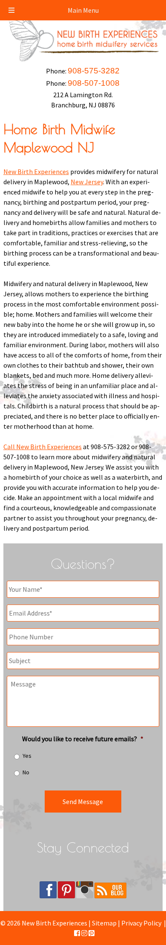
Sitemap (104, 923)
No (26, 772)
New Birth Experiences (36, 171)
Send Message (83, 801)
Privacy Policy (141, 923)
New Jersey (87, 181)
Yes (27, 755)
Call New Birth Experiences (42, 446)
